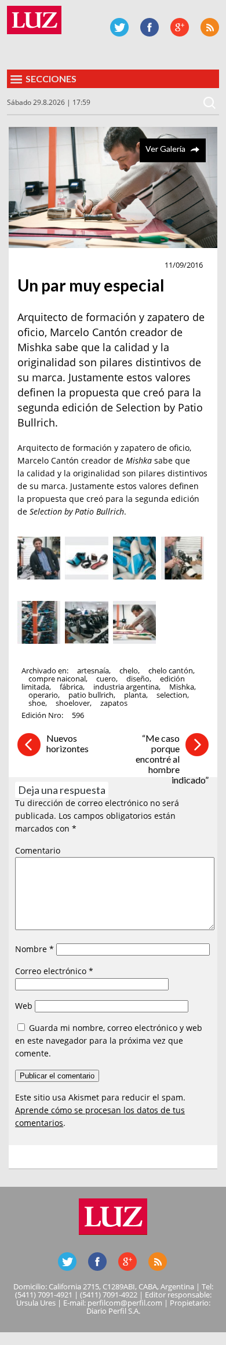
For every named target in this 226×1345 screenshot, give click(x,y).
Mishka (181, 686)
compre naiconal (57, 678)
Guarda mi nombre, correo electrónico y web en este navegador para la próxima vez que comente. (108, 1040)
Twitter (119, 27)
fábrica (71, 686)
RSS (210, 27)
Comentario (37, 850)
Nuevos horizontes (67, 743)
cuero (106, 678)
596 (78, 715)
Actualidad (44, 265)
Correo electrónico (54, 970)
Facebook (149, 27)
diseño (138, 678)
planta (135, 695)
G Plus (179, 27)
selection (171, 695)
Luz (34, 20)
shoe (36, 703)
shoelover (73, 703)
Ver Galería (165, 149)
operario (43, 695)
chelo (128, 670)
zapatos (113, 703)
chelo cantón (170, 670)
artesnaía (93, 670)
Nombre (34, 948)
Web (23, 1005)
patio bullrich (91, 695)
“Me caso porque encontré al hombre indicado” (172, 758)
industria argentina (126, 686)
